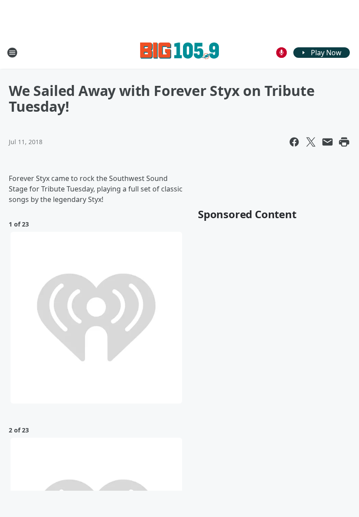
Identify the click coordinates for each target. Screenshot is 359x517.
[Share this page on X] (311, 142)
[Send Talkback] (281, 52)
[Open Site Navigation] (12, 52)
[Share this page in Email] (327, 142)
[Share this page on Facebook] (294, 142)
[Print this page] (344, 142)
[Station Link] (179, 52)
